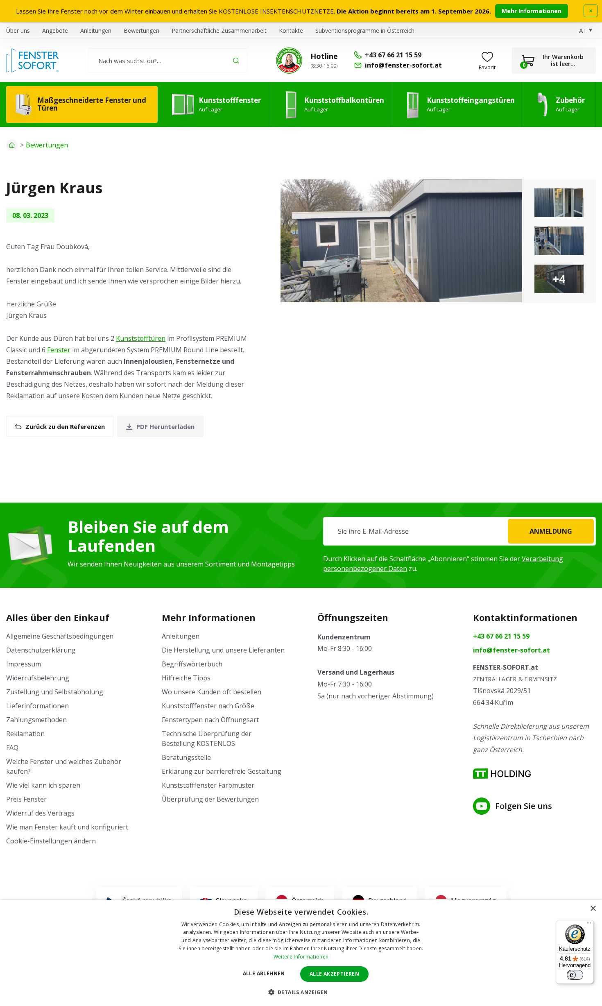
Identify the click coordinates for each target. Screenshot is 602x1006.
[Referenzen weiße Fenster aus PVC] (401, 240)
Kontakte (291, 30)
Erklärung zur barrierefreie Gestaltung (221, 771)
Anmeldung (551, 531)
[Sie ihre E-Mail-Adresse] (459, 531)
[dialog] (301, 953)
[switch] (575, 975)
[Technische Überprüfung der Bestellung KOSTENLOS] (289, 61)
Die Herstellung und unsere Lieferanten (223, 650)
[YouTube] (481, 806)
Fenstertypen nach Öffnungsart (210, 719)
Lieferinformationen (37, 705)
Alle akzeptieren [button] (334, 973)
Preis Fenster (26, 799)
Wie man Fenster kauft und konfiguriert (67, 827)
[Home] (12, 145)
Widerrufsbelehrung (37, 677)
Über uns (18, 30)
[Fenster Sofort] (32, 60)
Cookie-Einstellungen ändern (51, 840)
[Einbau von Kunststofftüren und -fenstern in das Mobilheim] (559, 241)
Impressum (23, 663)
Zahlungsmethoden (36, 719)
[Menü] (589, 925)
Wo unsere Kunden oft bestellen (211, 691)
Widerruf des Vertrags (40, 813)
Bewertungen (141, 30)
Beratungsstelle (186, 757)
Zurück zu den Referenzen (65, 426)
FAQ (12, 747)
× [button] (593, 909)
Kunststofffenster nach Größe (208, 705)
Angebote (55, 30)
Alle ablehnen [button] (264, 973)
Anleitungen (95, 30)
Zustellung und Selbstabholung (54, 691)
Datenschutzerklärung (41, 650)
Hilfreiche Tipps (186, 677)
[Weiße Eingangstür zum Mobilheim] (559, 202)
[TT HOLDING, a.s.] (502, 773)
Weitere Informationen (301, 956)
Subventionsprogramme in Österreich (364, 30)
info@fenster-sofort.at (511, 650)
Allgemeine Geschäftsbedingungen (59, 636)
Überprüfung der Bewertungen (210, 799)
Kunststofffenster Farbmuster (208, 785)
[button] (301, 992)
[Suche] (236, 60)
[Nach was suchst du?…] (167, 60)
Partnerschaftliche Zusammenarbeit (219, 30)
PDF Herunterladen (165, 426)
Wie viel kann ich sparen (43, 785)
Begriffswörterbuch (192, 663)
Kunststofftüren (140, 338)
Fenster (58, 349)
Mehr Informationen (531, 11)
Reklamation (25, 733)
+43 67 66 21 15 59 (501, 636)
